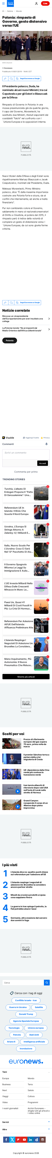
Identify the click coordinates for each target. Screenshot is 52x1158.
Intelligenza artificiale (34, 1042)
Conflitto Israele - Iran (26, 1000)
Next (4, 1090)
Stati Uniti (34, 1035)
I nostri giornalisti (10, 1108)
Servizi (5, 1122)
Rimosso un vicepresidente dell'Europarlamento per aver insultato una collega (22, 318)
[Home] (3, 11)
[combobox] (26, 982)
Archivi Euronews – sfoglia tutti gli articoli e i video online (39, 1110)
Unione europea (36, 1028)
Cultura (31, 1096)
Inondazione (26, 1048)
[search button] (47, 982)
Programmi (33, 1102)
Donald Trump (26, 1014)
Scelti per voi (13, 734)
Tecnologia (14, 1028)
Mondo (19, 11)
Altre (4, 1129)
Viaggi (5, 1096)
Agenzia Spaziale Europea (26, 1021)
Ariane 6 (11, 1042)
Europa (5, 1078)
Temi (4, 1072)
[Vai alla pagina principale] (10, 3)
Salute (31, 1090)
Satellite (39, 1007)
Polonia (9, 340)
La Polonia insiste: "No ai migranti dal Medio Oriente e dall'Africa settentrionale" (22, 329)
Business (6, 1084)
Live (45, 3)
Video (5, 1102)
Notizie (10, 11)
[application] (26, 45)
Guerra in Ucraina (18, 1007)
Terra (30, 1084)
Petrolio (17, 1035)
